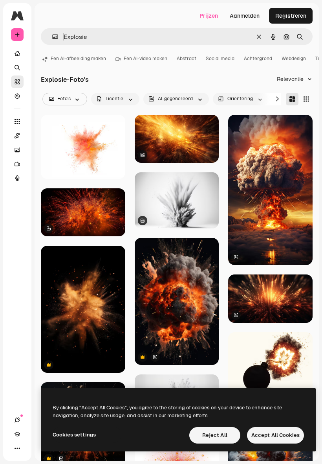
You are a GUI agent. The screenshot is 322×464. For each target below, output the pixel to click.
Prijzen (208, 15)
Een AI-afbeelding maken (78, 58)
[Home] (17, 53)
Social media (220, 58)
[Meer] (17, 448)
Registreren (290, 15)
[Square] (306, 99)
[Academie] (17, 434)
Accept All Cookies (275, 435)
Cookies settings (74, 434)
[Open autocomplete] (52, 37)
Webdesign (294, 58)
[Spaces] (17, 135)
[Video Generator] (17, 164)
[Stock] (17, 81)
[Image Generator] (17, 150)
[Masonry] (292, 99)
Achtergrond (258, 58)
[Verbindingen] (17, 420)
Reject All (214, 435)
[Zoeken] (17, 67)
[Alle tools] (17, 121)
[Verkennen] (17, 96)
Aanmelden (245, 15)
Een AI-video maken (145, 58)
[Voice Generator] (17, 178)
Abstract (186, 58)
